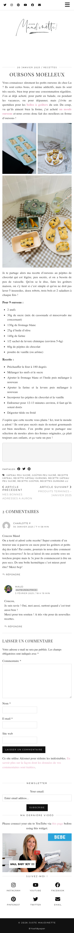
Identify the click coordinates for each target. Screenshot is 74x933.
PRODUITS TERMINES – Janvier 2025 (55, 491)
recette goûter (28, 481)
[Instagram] (11, 5)
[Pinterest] (18, 5)
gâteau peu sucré (19, 475)
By (37, 928)
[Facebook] (32, 5)
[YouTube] (25, 5)
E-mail (7, 718)
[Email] (39, 5)
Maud (19, 586)
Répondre (13, 574)
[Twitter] (5, 5)
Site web (7, 733)
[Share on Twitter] (24, 469)
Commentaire (11, 661)
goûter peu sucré (44, 475)
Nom (6, 703)
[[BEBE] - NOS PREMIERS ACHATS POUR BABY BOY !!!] (37, 852)
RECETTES (50, 67)
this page (57, 823)
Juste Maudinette (42, 922)
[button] (68, 5)
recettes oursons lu (54, 481)
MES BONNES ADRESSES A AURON (17, 492)
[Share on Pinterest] (29, 469)
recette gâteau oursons (30, 478)
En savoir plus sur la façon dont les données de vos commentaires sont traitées (36, 762)
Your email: (37, 791)
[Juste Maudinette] (37, 31)
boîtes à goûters (37, 104)
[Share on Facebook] (19, 469)
